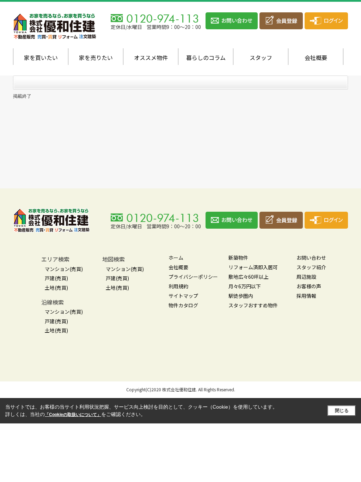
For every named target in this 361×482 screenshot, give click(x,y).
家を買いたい (41, 57)
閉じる (342, 410)
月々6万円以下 (244, 286)
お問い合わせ (311, 257)
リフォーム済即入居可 (253, 267)
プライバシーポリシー (193, 276)
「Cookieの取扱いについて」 (73, 414)
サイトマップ (183, 295)
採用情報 (306, 295)
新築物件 (238, 257)
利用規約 (178, 286)
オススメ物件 (151, 57)
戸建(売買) (56, 278)
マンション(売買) (64, 268)
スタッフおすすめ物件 (253, 305)
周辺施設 (306, 276)
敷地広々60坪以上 (248, 276)
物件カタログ (183, 305)
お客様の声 (308, 286)
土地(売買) (56, 287)
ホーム (176, 257)
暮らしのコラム (206, 57)
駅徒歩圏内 (240, 295)
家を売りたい (96, 57)
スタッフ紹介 (311, 267)
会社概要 (316, 57)
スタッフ (261, 57)
